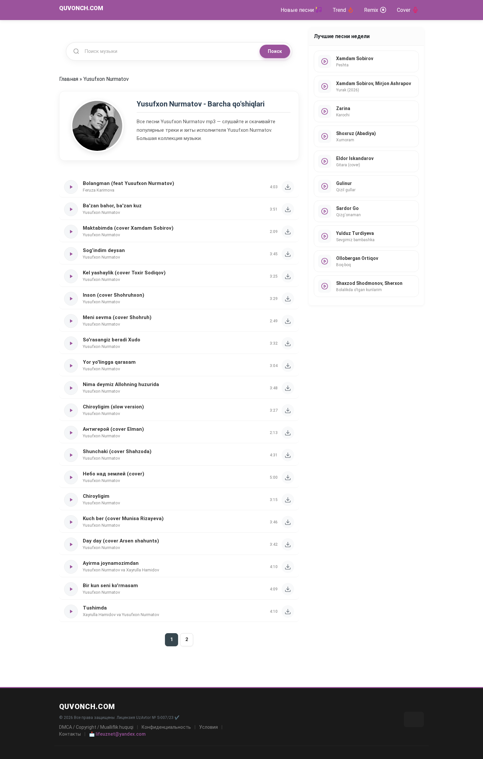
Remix (371, 10)
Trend (339, 10)
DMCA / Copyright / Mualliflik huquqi (96, 727)
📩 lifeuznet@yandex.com (117, 734)
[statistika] (414, 719)
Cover (403, 10)
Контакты (70, 734)
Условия (208, 727)
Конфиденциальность (166, 727)
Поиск (275, 51)
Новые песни (297, 10)
